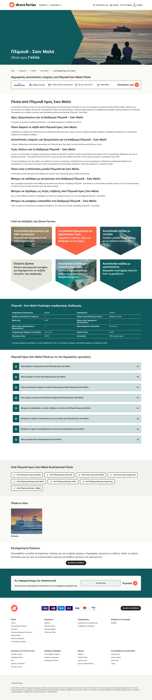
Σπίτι (13, 71)
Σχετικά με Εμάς (16, 654)
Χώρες (13, 623)
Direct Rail (114, 660)
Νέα (12, 660)
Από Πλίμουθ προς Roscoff (61, 475)
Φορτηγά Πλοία (49, 626)
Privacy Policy (82, 657)
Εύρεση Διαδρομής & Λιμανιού (21, 632)
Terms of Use (82, 660)
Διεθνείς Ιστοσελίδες (18, 663)
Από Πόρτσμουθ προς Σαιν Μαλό (30, 481)
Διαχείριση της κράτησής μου (88, 623)
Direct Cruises (116, 657)
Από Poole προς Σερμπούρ (124, 475)
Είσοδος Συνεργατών (51, 657)
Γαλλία (33, 71)
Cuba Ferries (115, 654)
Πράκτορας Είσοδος (51, 660)
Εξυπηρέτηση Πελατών (19, 626)
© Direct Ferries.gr (16, 683)
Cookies (80, 654)
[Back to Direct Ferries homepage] (22, 5)
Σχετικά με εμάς (16, 667)
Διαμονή (47, 623)
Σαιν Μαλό (44, 71)
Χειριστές (14, 629)
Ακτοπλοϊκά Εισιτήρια (18, 641)
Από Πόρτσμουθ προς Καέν (64, 481)
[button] (77, 366)
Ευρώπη (22, 71)
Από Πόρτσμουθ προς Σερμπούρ (99, 481)
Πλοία (113, 663)
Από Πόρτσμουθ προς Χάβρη (29, 488)
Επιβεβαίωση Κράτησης (86, 626)
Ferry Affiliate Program (52, 654)
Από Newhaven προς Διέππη (29, 475)
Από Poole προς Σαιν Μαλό (92, 475)
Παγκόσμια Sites (16, 657)
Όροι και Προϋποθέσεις (86, 663)
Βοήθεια (114, 623)
